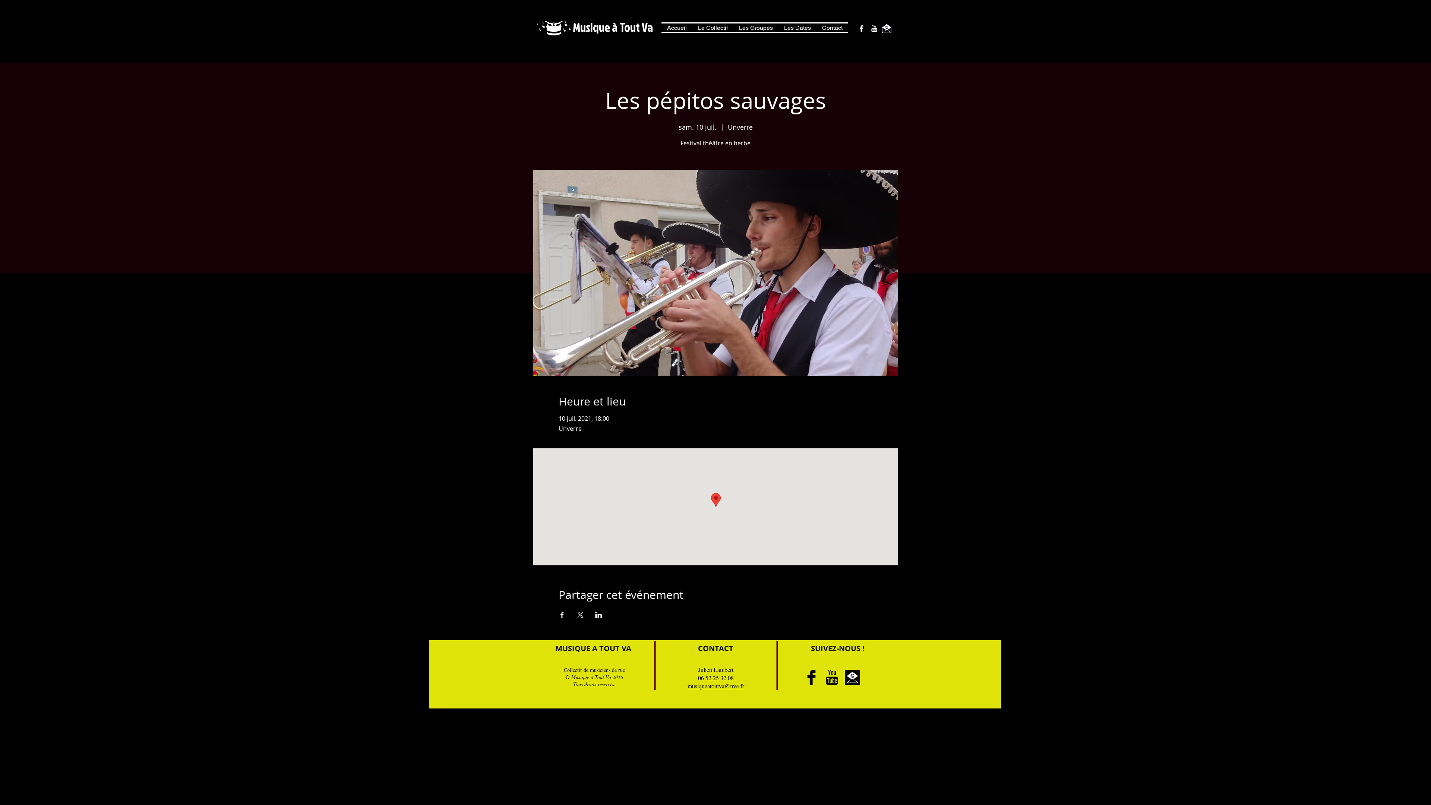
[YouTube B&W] (874, 28)
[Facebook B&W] (861, 28)
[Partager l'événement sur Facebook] (562, 615)
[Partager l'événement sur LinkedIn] (598, 615)
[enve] (887, 28)
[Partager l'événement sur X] (580, 615)
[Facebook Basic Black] (811, 677)
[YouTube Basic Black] (832, 677)
